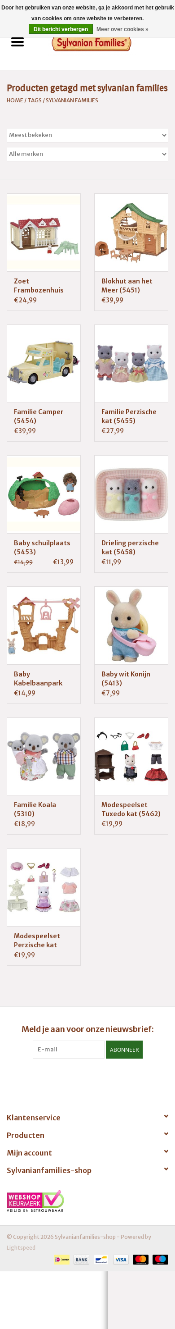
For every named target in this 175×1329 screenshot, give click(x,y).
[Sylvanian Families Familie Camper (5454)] (44, 363)
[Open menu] (17, 41)
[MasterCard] (139, 1259)
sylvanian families (72, 100)
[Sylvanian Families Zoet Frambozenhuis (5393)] (44, 232)
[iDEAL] (60, 1259)
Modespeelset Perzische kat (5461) (37, 941)
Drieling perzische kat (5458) (130, 547)
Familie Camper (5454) (38, 416)
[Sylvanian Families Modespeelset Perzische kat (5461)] (44, 887)
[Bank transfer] (80, 1259)
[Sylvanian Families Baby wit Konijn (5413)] (131, 625)
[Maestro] (158, 1259)
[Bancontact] (99, 1259)
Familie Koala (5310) (35, 809)
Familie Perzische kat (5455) (129, 416)
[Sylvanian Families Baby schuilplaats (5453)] (44, 494)
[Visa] (120, 1259)
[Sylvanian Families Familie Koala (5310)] (44, 756)
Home (15, 100)
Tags (34, 100)
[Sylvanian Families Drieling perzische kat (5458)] (131, 494)
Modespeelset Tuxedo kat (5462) (131, 809)
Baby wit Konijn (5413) (125, 678)
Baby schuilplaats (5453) (42, 547)
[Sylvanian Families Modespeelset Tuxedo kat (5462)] (131, 756)
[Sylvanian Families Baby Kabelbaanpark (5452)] (44, 625)
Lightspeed (21, 1247)
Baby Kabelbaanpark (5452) (38, 679)
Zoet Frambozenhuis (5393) (39, 286)
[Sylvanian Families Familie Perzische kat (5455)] (131, 363)
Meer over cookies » (122, 29)
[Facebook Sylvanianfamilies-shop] (87, 1077)
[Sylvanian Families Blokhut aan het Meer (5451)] (131, 232)
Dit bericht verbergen (61, 29)
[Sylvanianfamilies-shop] (105, 43)
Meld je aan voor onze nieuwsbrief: (88, 1029)
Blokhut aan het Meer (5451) (127, 285)
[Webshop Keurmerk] (87, 1201)
